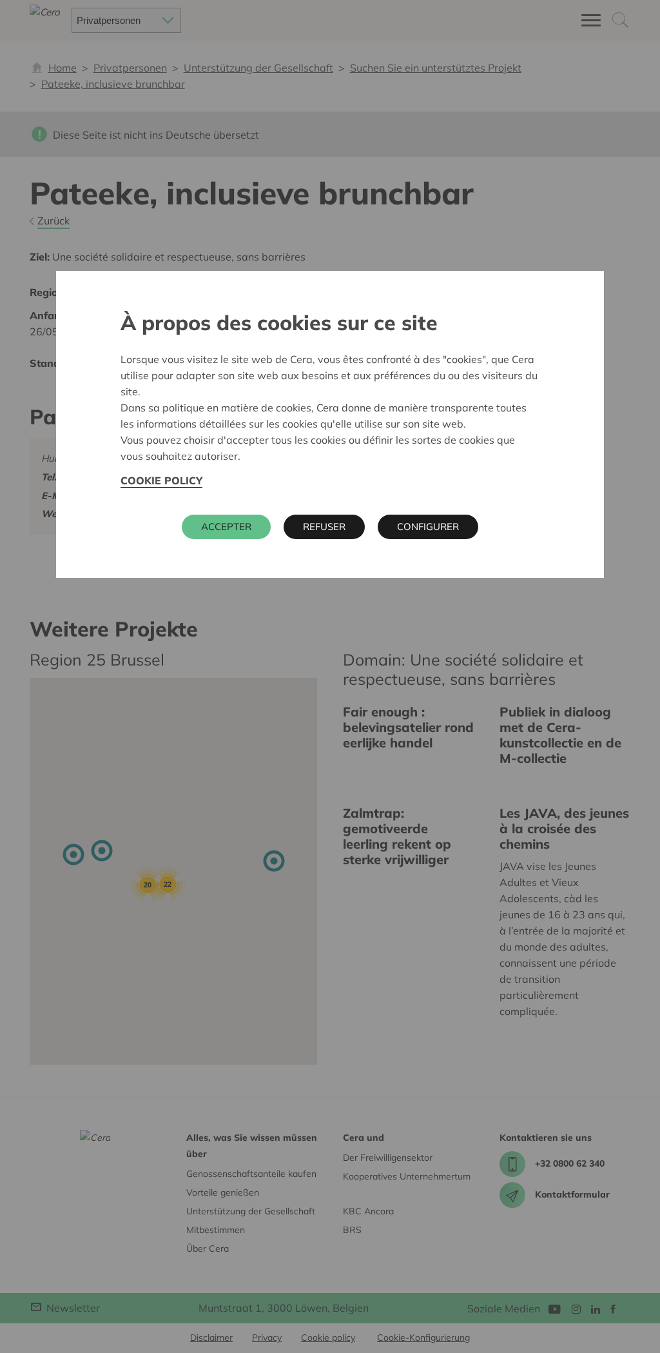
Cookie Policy (161, 480)
